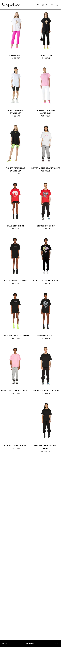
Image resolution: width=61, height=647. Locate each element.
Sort (57, 643)
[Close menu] (56, 4)
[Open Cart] (52, 4)
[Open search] (47, 5)
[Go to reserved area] (38, 4)
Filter (4, 643)
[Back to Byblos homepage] (11, 4)
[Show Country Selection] (42, 5)
